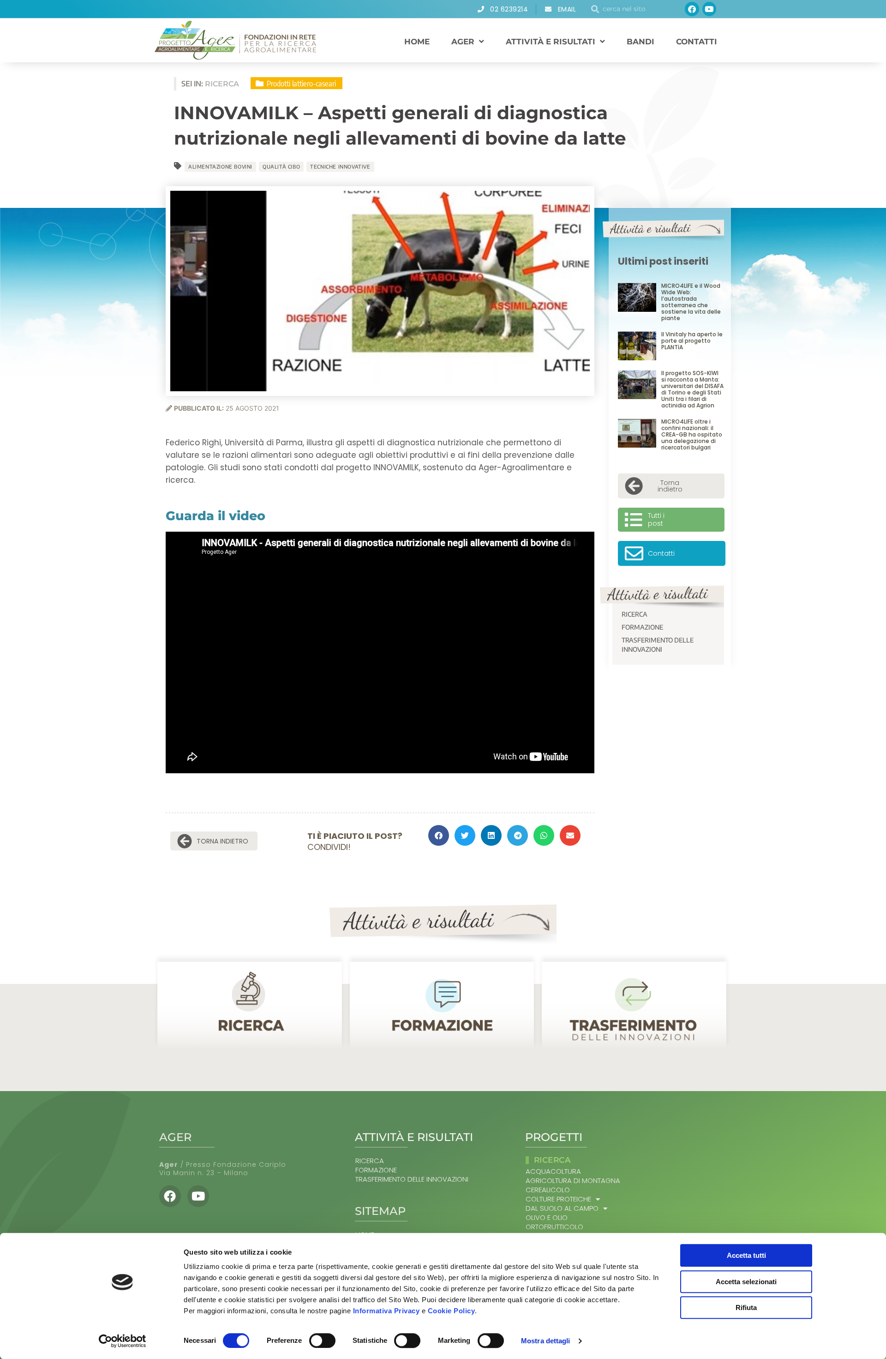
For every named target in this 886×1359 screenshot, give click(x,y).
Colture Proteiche (558, 1199)
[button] (438, 835)
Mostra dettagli (545, 1341)
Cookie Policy (451, 1311)
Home (417, 41)
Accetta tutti (746, 1255)
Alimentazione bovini (220, 167)
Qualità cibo (281, 167)
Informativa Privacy (386, 1311)
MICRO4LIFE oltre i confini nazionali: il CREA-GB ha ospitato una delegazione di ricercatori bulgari (691, 434)
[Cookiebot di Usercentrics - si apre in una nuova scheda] (122, 1341)
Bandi (640, 41)
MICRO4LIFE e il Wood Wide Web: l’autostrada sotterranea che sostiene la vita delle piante (691, 302)
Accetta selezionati (746, 1282)
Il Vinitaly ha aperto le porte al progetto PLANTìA (692, 340)
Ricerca (634, 614)
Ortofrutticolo (554, 1227)
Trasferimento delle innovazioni (658, 644)
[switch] (322, 1340)
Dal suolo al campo (562, 1208)
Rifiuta (746, 1307)
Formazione (642, 627)
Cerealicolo (548, 1190)
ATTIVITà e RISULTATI (550, 41)
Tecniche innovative (340, 167)
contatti (696, 41)
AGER (462, 41)
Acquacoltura (553, 1171)
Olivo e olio (547, 1217)
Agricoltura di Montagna (573, 1180)
